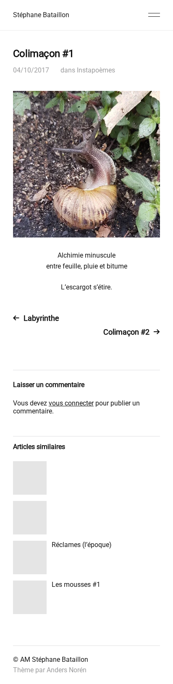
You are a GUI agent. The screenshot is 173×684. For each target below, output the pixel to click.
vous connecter (71, 403)
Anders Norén (66, 670)
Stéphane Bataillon (41, 15)
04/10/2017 (31, 70)
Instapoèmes (96, 70)
